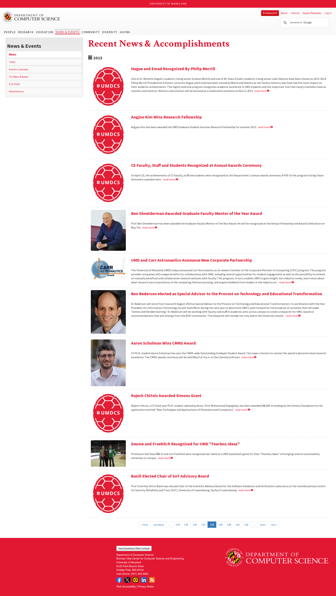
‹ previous (158, 524)
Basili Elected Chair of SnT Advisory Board (170, 476)
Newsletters (16, 91)
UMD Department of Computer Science (31, 17)
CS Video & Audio (18, 76)
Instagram (135, 580)
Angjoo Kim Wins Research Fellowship (166, 117)
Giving (125, 32)
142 (246, 524)
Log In (328, 13)
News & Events (67, 32)
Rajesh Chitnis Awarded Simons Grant (166, 395)
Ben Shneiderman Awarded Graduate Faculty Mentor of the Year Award (196, 213)
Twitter (127, 580)
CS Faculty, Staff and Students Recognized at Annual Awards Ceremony (196, 165)
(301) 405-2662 (139, 573)
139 (220, 524)
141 (238, 524)
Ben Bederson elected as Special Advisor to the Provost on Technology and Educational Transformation (226, 293)
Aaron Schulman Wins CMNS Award (163, 343)
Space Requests (312, 13)
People (10, 32)
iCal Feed (14, 84)
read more (260, 91)
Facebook (119, 580)
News (12, 54)
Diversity (109, 32)
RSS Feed (152, 580)
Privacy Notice (146, 586)
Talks (12, 62)
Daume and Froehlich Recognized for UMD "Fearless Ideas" (185, 444)
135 (186, 524)
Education (44, 32)
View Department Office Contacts (134, 548)
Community (90, 32)
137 (203, 524)
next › (263, 524)
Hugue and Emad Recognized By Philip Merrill (173, 68)
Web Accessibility (126, 586)
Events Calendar (18, 69)
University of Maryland (168, 3)
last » (274, 524)
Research (26, 32)
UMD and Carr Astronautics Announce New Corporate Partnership (191, 260)
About (284, 13)
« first (144, 524)
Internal (295, 13)
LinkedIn (144, 580)
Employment (270, 13)
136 (195, 524)
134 (178, 524)
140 (229, 524)
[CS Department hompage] (276, 556)
